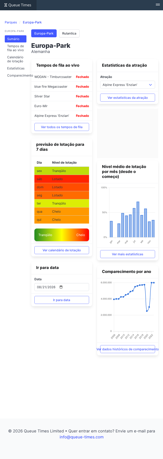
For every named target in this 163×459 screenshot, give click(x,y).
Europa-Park (43, 33)
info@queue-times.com (82, 437)
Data (38, 279)
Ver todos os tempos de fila (61, 127)
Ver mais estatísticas (127, 254)
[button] (158, 5)
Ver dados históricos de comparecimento (127, 349)
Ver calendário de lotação (62, 250)
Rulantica (69, 33)
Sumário (13, 39)
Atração (106, 77)
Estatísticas (15, 68)
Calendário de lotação (15, 59)
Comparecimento (16, 75)
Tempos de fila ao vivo (15, 48)
